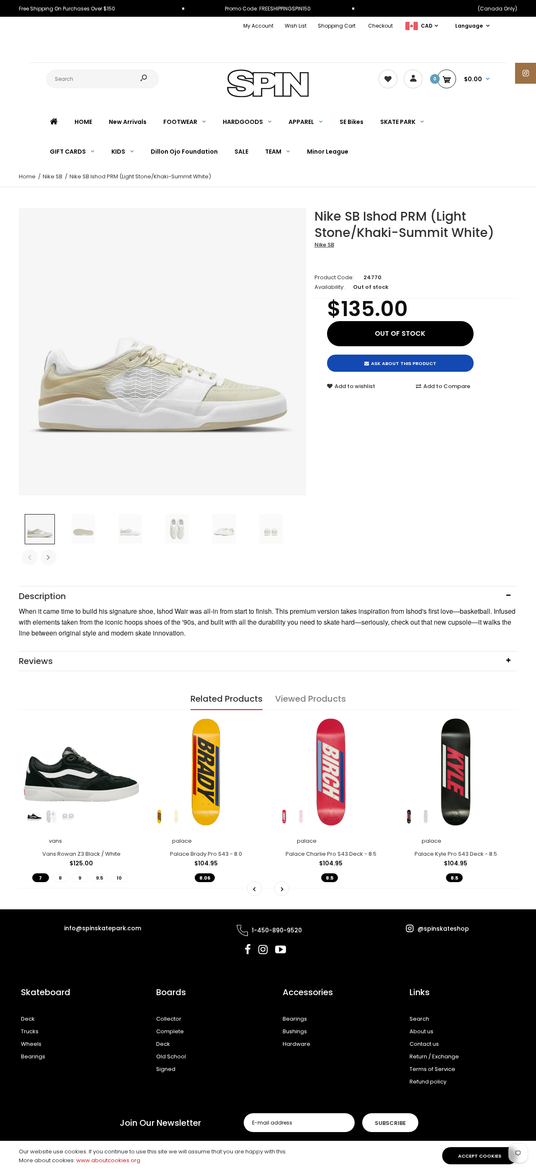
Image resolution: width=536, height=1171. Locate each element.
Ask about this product (403, 363)
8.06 (204, 878)
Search (419, 1019)
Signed (165, 1069)
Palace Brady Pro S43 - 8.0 (206, 854)
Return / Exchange (434, 1056)
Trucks (30, 1031)
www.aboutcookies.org (108, 1160)
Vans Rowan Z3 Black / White (81, 854)
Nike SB (324, 245)
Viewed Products (310, 699)
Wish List (296, 25)
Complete (170, 1031)
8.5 (329, 878)
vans (55, 841)
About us (421, 1031)
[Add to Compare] (128, 742)
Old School (171, 1056)
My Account (258, 25)
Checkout (380, 25)
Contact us (424, 1044)
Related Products (227, 699)
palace (182, 841)
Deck (28, 1019)
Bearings (33, 1056)
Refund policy (428, 1082)
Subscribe (390, 1123)
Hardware (296, 1044)
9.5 (99, 878)
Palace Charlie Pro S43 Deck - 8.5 (331, 854)
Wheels (31, 1044)
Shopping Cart (337, 25)
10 (119, 878)
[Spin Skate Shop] (268, 95)
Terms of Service (432, 1069)
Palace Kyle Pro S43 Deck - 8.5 (456, 854)
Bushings (295, 1031)
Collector (168, 1019)
